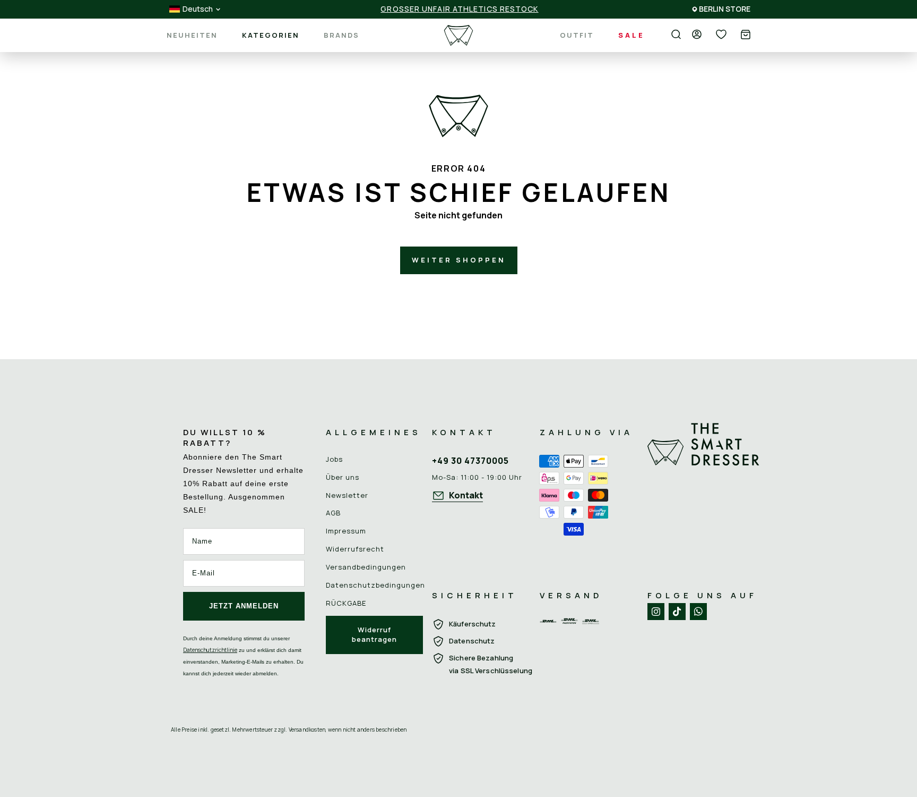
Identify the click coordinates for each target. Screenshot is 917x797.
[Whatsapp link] (698, 611)
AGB (333, 513)
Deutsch (198, 9)
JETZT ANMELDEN (244, 606)
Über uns (342, 477)
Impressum (346, 531)
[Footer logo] (703, 494)
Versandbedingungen (366, 567)
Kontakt (466, 495)
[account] (697, 35)
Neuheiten (192, 35)
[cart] (745, 35)
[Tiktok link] (677, 611)
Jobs (334, 459)
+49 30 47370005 (470, 461)
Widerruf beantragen (374, 634)
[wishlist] (721, 35)
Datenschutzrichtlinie (210, 650)
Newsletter (347, 495)
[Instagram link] (655, 611)
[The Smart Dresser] (458, 35)
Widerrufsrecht (355, 549)
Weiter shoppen (459, 260)
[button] (745, 35)
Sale (631, 35)
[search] (676, 35)
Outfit (577, 35)
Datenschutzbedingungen (375, 585)
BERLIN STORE (724, 9)
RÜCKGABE (346, 603)
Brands (341, 35)
